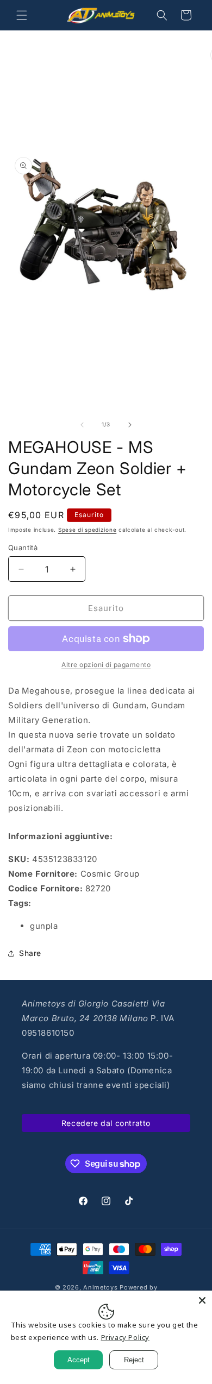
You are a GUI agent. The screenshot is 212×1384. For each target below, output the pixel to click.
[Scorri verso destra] (130, 425)
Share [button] (30, 953)
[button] (22, 15)
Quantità (23, 547)
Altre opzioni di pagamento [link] (106, 664)
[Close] (202, 1300)
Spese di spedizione (87, 529)
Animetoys (100, 1287)
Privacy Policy (125, 1337)
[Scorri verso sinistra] (82, 425)
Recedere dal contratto (106, 1123)
